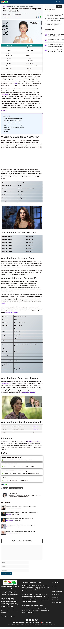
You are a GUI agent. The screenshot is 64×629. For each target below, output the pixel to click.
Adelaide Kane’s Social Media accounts (14, 127)
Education (7, 129)
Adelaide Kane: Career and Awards (13, 125)
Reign (15, 83)
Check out (35, 426)
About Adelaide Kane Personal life (13, 124)
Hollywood (12, 488)
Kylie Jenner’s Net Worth (11, 312)
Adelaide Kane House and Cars (12, 122)
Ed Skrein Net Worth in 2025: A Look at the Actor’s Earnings (20, 531)
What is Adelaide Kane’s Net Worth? (14, 118)
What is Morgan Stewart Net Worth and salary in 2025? (19, 518)
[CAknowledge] (4, 2)
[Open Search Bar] (57, 1)
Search (59, 6)
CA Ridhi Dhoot (7, 16)
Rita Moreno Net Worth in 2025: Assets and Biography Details (21, 506)
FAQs (6, 131)
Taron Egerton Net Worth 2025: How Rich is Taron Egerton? (20, 525)
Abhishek (9, 514)
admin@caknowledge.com (8, 616)
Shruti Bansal (9, 533)
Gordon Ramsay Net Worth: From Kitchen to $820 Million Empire (21, 512)
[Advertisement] (22, 159)
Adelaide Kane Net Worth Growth (13, 120)
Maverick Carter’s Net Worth (27, 392)
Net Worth (7, 6)
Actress (5, 488)
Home (4, 6)
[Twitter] (27, 620)
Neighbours (5, 94)
